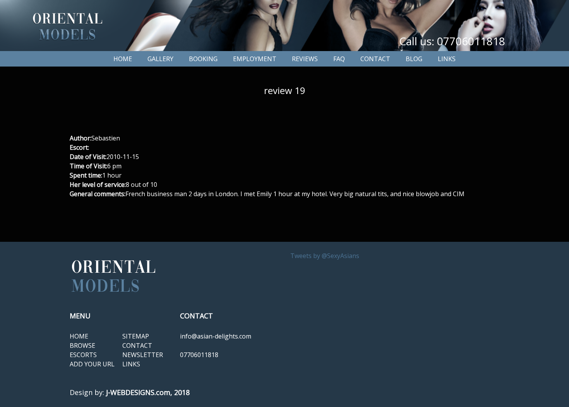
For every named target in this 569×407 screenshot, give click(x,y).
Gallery (160, 59)
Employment (254, 59)
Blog (414, 59)
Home (122, 59)
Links (447, 59)
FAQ (339, 59)
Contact (375, 59)
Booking (203, 59)
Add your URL (92, 364)
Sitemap (135, 336)
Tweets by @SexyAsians (324, 255)
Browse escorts (83, 350)
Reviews (305, 59)
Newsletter (142, 355)
